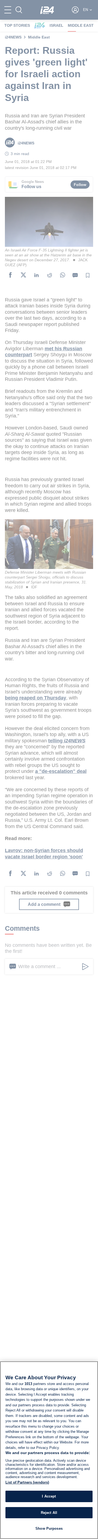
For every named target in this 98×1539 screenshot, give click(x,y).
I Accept (49, 1496)
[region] (49, 1450)
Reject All (49, 1513)
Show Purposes (49, 1528)
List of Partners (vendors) (27, 1482)
